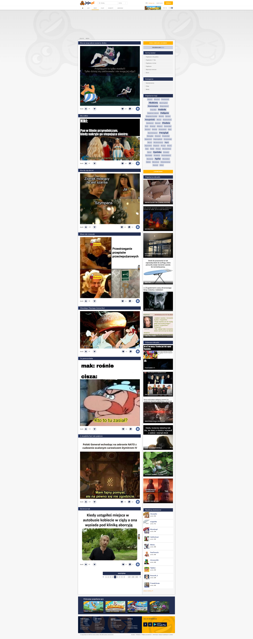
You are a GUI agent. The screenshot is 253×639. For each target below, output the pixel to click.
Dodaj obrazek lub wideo (158, 43)
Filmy (102, 8)
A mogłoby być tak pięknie (91, 436)
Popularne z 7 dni (151, 60)
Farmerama (98, 621)
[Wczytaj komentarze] (132, 351)
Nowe (147, 72)
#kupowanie (164, 106)
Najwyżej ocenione (151, 69)
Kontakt (129, 621)
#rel (146, 126)
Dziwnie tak (85, 509)
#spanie (156, 146)
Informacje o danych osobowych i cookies (132, 628)
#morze (157, 136)
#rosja (163, 146)
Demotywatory (150, 83)
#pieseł (157, 123)
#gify (158, 158)
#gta (146, 149)
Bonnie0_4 (154, 575)
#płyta (148, 162)
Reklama (129, 622)
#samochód (167, 120)
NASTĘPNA (122, 573)
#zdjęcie (164, 113)
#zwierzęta (153, 106)
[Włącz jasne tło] (169, 7)
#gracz (150, 99)
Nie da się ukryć (87, 170)
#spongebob (158, 139)
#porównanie (152, 133)
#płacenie (148, 139)
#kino (150, 142)
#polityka (149, 155)
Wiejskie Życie (98, 624)
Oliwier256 (154, 560)
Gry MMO (98, 619)
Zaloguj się (151, 3)
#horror (157, 99)
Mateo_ (152, 545)
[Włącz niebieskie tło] (172, 7)
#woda (154, 129)
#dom (169, 146)
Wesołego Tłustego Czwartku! (92, 308)
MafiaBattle (97, 622)
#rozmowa (167, 139)
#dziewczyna (165, 162)
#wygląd (163, 132)
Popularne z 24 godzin (152, 57)
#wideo (147, 129)
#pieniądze (163, 103)
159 (137, 577)
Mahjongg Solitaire (84, 628)
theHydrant (154, 537)
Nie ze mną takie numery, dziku (93, 43)
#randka (153, 110)
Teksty (81, 622)
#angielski (150, 119)
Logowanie (113, 623)
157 (129, 577)
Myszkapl (154, 529)
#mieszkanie (166, 155)
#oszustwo (162, 129)
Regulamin (130, 624)
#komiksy (166, 159)
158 (133, 577)
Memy (95, 8)
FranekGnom (155, 583)
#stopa (158, 149)
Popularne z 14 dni (151, 63)
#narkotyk (165, 136)
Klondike (97, 625)
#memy (152, 126)
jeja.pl (82, 38)
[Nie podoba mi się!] (97, 109)
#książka (150, 136)
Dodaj (168, 3)
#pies (149, 152)
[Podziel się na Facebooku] (138, 109)
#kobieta (153, 102)
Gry (88, 8)
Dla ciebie (84, 116)
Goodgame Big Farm (100, 628)
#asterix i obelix (153, 113)
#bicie (159, 120)
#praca (168, 116)
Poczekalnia (158, 47)
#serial (155, 165)
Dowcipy (110, 8)
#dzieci (159, 126)
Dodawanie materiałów (116, 625)
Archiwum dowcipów (85, 625)
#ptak (152, 149)
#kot (169, 129)
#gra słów (148, 146)
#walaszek (165, 99)
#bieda (161, 116)
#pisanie (150, 159)
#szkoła (162, 109)
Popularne (148, 66)
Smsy (81, 624)
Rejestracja (113, 622)
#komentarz (166, 149)
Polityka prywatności (132, 625)
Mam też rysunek (87, 234)
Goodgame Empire (99, 627)
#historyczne (158, 142)
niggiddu (153, 522)
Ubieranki (120, 8)
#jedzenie (149, 123)
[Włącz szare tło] (171, 7)
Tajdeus (152, 568)
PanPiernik (154, 552)
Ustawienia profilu (115, 626)
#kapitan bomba (151, 116)
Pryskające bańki (84, 627)
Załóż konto (159, 3)
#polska (157, 152)
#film (161, 165)
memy (87, 38)
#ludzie (166, 123)
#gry (167, 142)
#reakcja (157, 155)
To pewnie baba (86, 358)
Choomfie (153, 514)
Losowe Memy (158, 171)
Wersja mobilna (83, 621)
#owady (166, 152)
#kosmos (155, 162)
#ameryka (167, 126)
